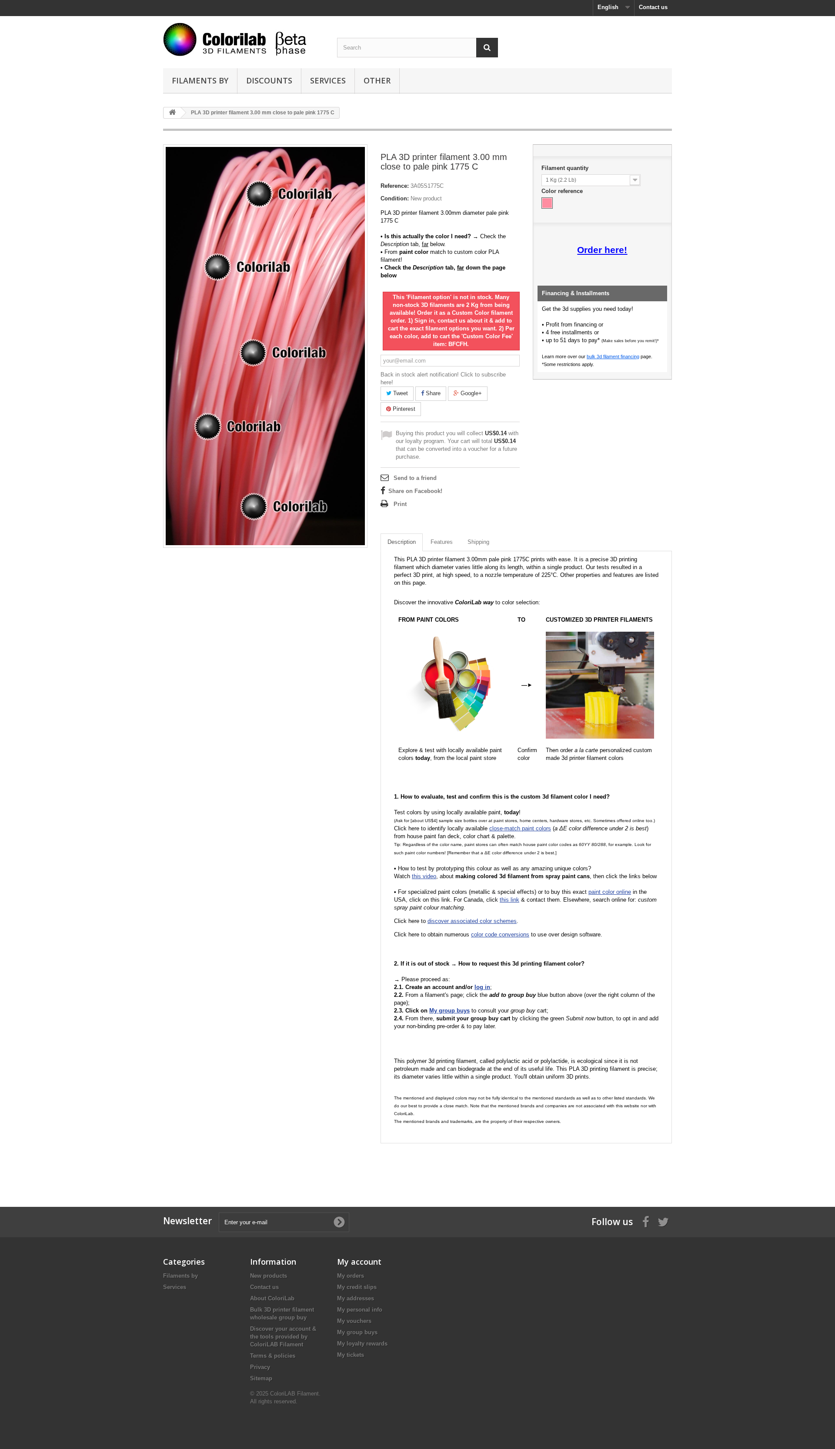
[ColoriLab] (243, 39)
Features (442, 542)
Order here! (602, 250)
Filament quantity (565, 168)
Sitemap (261, 1378)
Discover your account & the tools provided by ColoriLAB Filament (283, 1337)
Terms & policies (272, 1355)
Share (432, 393)
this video (424, 876)
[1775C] (547, 203)
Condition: (395, 198)
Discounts (269, 80)
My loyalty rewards (362, 1343)
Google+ (470, 393)
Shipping (478, 542)
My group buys (357, 1332)
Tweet (399, 393)
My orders (350, 1275)
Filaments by (200, 80)
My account (359, 1261)
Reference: (395, 186)
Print (400, 504)
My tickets (350, 1355)
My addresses (355, 1298)
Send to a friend (415, 478)
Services (328, 80)
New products (268, 1275)
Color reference (562, 191)
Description (401, 542)
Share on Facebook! (415, 491)
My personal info (359, 1309)
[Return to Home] (172, 112)
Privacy (260, 1367)
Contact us (653, 7)
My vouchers (354, 1321)
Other (377, 80)
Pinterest (403, 409)
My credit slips (357, 1287)
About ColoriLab (272, 1298)
